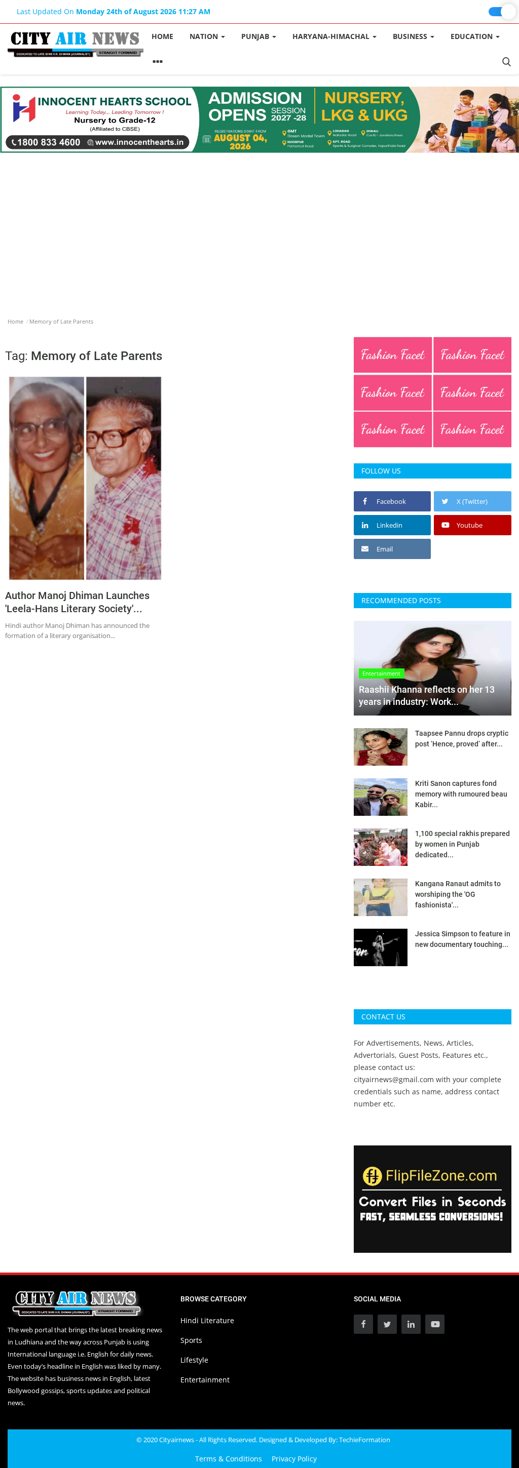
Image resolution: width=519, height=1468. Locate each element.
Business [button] (411, 36)
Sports (191, 1340)
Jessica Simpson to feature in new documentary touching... (462, 939)
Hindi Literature (207, 1320)
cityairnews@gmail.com (394, 1079)
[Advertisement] (259, 229)
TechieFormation (364, 1439)
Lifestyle (194, 1360)
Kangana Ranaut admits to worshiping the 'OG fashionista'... (458, 894)
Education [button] (473, 36)
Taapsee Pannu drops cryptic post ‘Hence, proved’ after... (461, 738)
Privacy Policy (294, 1458)
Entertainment (205, 1379)
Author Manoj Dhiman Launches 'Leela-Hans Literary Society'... (77, 602)
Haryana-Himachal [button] (332, 36)
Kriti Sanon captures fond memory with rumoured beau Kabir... (461, 794)
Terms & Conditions (228, 1458)
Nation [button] (205, 36)
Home (162, 36)
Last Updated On (113, 11)
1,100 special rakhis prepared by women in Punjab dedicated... (462, 844)
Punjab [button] (256, 36)
